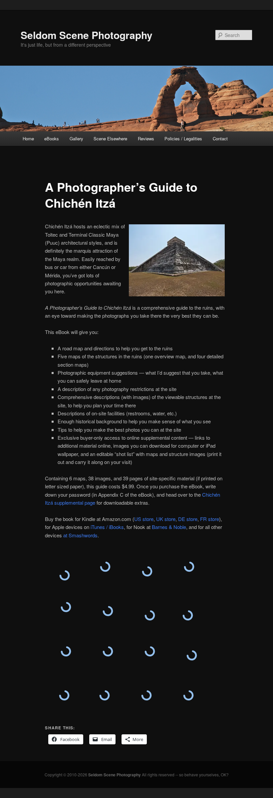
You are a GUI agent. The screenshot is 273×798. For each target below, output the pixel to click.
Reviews (146, 138)
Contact (220, 138)
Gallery (76, 138)
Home (28, 138)
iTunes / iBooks (107, 526)
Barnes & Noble (169, 526)
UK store (165, 518)
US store (143, 518)
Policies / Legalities (183, 138)
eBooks (51, 138)
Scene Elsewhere (110, 138)
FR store (209, 518)
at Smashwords (80, 535)
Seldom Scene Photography (86, 35)
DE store (187, 518)
